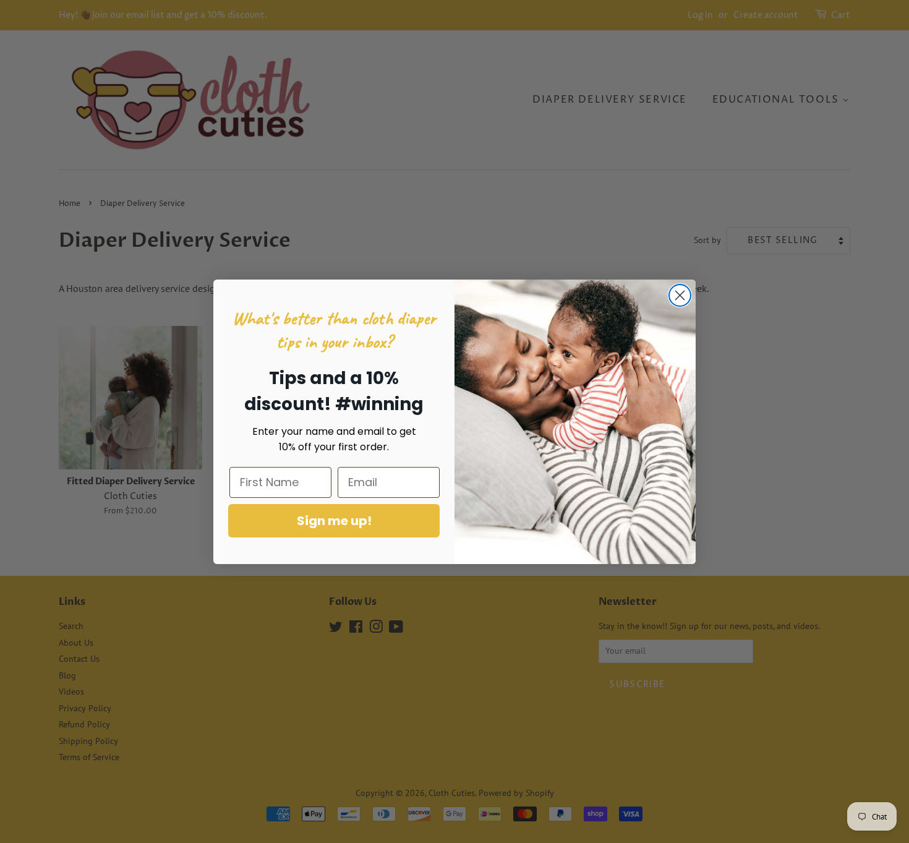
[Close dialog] (680, 295)
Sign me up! (334, 520)
